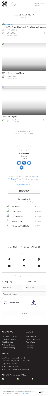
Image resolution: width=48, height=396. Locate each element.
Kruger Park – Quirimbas (10, 366)
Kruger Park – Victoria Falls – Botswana (15, 369)
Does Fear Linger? (9, 116)
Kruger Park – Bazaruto (9, 363)
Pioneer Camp (30, 342)
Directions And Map (8, 348)
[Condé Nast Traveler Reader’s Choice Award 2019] (9, 379)
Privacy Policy (25, 393)
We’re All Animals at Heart (13, 73)
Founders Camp (31, 336)
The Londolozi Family (9, 336)
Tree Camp (29, 348)
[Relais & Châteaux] (39, 379)
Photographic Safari (8, 345)
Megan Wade (11, 33)
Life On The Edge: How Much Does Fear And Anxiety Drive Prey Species (24, 28)
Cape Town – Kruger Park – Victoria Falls (16, 361)
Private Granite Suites (33, 339)
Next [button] (38, 155)
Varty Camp (30, 345)
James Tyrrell (11, 76)
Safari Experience (8, 342)
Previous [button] (9, 155)
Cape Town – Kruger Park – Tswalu (14, 358)
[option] (24, 154)
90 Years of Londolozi (9, 339)
